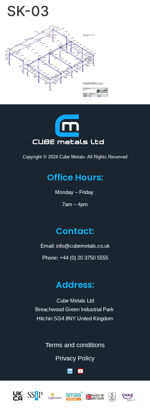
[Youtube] (80, 371)
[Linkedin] (70, 371)
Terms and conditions (75, 345)
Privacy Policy (75, 358)
